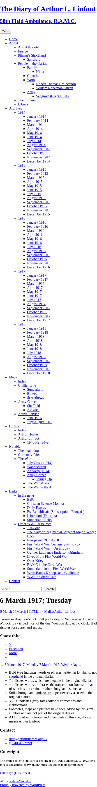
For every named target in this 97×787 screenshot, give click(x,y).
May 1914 (34, 133)
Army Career (27, 402)
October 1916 (37, 259)
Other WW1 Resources (34, 524)
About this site (28, 47)
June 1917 (34, 296)
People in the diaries (32, 63)
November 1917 (38, 316)
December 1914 (38, 161)
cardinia (14, 781)
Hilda (40, 72)
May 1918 (34, 345)
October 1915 (37, 206)
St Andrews (35, 397)
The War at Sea (38, 483)
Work (31, 80)
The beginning (28, 450)
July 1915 (34, 194)
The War (24, 459)
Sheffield (33, 406)
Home (13, 39)
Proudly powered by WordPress (22, 785)
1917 (21, 271)
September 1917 (38, 308)
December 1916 (38, 267)
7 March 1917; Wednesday (60, 665)
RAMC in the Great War (44, 565)
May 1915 (34, 186)
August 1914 (36, 145)
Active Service (28, 414)
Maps (13, 377)
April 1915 (35, 182)
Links (13, 491)
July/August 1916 (39, 422)
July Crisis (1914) (39, 463)
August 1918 (36, 357)
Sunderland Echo (39, 520)
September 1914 (38, 149)
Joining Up (44, 479)
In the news (26, 495)
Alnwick (33, 410)
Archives (15, 108)
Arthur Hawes (28, 434)
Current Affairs (28, 455)
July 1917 (34, 300)
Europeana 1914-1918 (43, 540)
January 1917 (36, 275)
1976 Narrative (37, 442)
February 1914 (37, 120)
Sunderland (35, 389)
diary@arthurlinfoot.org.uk (28, 739)
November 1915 (38, 210)
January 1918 (36, 328)
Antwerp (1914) (38, 471)
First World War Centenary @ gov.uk (53, 544)
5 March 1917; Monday (19, 665)
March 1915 (35, 177)
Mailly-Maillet (44, 611)
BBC (31, 499)
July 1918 (34, 353)
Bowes (32, 393)
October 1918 (37, 365)
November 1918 (38, 369)
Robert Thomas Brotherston (56, 84)
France (23, 51)
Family (32, 67)
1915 (21, 165)
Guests (14, 426)
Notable (14, 446)
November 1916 (38, 263)
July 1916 (34, 247)
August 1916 (36, 251)
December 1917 (38, 320)
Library (23, 104)
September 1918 (38, 361)
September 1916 (38, 255)
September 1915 (38, 202)
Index (22, 381)
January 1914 (36, 116)
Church (32, 76)
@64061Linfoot (20, 743)
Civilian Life (27, 385)
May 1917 (34, 292)
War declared (36, 467)
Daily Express (37, 508)
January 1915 (36, 169)
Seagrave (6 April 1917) (53, 96)
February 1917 (37, 279)
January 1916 (36, 222)
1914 (21, 112)
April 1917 (35, 287)
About (13, 43)
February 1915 (37, 173)
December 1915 (38, 214)
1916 (21, 218)
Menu (5, 31)
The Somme (26, 100)
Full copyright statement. (15, 773)
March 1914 (35, 125)
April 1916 (35, 235)
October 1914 (37, 153)
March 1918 (35, 336)
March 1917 (35, 283)
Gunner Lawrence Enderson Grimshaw (55, 552)
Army (31, 92)
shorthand (16, 676)
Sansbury (33, 59)
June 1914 (34, 137)
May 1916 (34, 239)
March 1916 (35, 230)
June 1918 (34, 349)
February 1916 (37, 226)
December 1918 (38, 373)
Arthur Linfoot (28, 438)
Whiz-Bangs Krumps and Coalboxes (53, 573)
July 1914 (34, 141)
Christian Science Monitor (45, 503)
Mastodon (25, 781)
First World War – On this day (48, 548)
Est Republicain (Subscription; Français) (55, 512)
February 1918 (37, 332)
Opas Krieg (35, 560)
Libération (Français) (42, 516)
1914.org (33, 528)
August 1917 (36, 304)
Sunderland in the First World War (51, 569)
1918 (21, 324)
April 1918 (35, 340)
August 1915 (36, 198)
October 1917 (37, 312)
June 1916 (34, 243)
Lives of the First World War (47, 556)
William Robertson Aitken (54, 88)
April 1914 (35, 129)
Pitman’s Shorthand (32, 55)
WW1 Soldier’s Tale (41, 577)
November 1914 (38, 157)
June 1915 (34, 190)
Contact (14, 581)
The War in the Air (40, 487)
